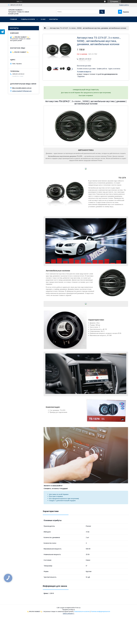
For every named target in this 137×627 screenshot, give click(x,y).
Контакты (53, 19)
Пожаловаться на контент (82, 611)
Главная (13, 19)
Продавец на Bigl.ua (68, 609)
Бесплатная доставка (84, 65)
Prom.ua (77, 607)
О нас (43, 19)
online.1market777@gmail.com (22, 91)
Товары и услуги (28, 19)
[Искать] (102, 12)
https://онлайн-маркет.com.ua (21, 88)
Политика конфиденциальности (100, 611)
